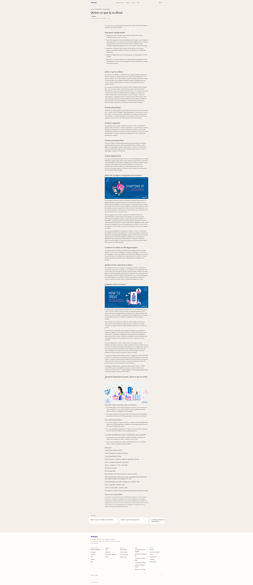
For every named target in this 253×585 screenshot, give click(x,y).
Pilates (108, 366)
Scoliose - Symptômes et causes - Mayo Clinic (116, 465)
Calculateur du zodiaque (140, 562)
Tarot (92, 557)
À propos (152, 549)
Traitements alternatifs (110, 468)
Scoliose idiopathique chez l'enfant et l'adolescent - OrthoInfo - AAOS (122, 481)
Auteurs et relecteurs (154, 552)
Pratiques (128, 2)
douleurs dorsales (116, 168)
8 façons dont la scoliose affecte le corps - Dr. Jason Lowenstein (121, 474)
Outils (138, 2)
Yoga (106, 549)
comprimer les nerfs (139, 222)
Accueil (92, 9)
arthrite (127, 162)
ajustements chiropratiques (141, 370)
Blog (92, 561)
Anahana (93, 2)
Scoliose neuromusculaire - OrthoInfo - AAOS (116, 487)
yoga (133, 355)
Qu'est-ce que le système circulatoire (101, 520)
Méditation (107, 552)
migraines (123, 233)
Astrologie (93, 552)
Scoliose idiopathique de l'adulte (113, 456)
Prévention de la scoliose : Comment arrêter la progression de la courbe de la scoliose (126, 490)
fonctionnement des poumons (119, 235)
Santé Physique (123, 552)
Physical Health (106, 9)
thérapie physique (126, 370)
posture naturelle (109, 202)
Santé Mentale (123, 549)
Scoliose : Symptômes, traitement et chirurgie (116, 453)
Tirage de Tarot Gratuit (140, 569)
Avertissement (153, 561)
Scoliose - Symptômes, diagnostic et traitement (117, 462)
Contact (151, 554)
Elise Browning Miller (110, 471)
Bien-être (133, 2)
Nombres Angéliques (95, 549)
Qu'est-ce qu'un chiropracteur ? (130, 520)
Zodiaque (93, 554)
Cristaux (92, 559)
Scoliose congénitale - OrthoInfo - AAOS (115, 484)
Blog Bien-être (98, 9)
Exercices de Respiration (111, 554)
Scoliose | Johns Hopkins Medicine (113, 450)
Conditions (152, 559)
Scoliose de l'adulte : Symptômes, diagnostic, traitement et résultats (122, 459)
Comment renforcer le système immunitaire (161, 520)
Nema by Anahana (120, 2)
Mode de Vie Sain (124, 554)
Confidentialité (153, 557)
